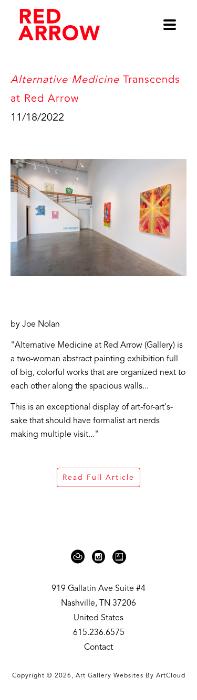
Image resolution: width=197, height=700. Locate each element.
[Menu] (169, 24)
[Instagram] (100, 557)
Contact (98, 647)
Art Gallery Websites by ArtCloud (130, 676)
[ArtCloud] (79, 557)
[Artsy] (119, 557)
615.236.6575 (99, 633)
